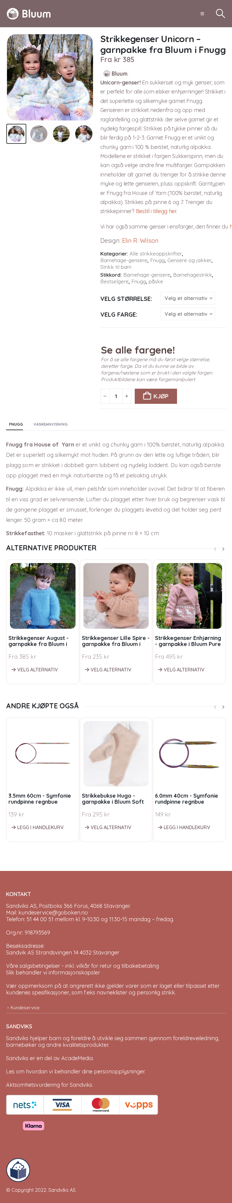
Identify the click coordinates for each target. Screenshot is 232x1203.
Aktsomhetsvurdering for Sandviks (49, 1084)
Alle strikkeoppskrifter (156, 253)
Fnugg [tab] (16, 424)
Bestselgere (114, 281)
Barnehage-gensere (123, 260)
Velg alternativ (37, 670)
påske (156, 281)
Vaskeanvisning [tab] (51, 424)
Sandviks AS (62, 1190)
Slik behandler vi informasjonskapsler (53, 972)
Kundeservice (25, 1007)
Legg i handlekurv (40, 827)
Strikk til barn (115, 267)
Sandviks (17, 1038)
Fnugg (157, 260)
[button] (202, 13)
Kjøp (161, 396)
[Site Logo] (28, 14)
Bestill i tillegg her (156, 211)
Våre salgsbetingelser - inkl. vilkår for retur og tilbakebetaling (82, 965)
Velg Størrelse (125, 298)
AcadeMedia (77, 1058)
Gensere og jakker (189, 260)
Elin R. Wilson (140, 240)
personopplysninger (119, 1071)
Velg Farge (118, 314)
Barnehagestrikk (192, 275)
